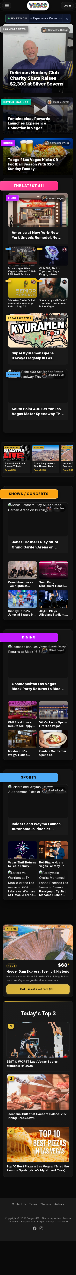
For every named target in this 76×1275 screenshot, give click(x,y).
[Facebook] (34, 1229)
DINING (8, 143)
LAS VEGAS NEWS (14, 29)
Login (67, 5)
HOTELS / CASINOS (15, 102)
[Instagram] (41, 1229)
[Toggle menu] (6, 5)
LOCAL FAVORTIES (19, 318)
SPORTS (13, 374)
